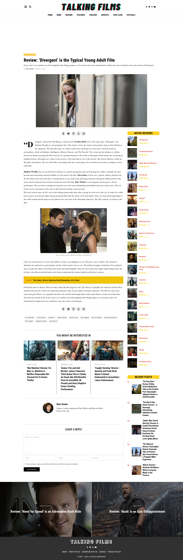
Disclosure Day (143, 210)
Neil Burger (85, 317)
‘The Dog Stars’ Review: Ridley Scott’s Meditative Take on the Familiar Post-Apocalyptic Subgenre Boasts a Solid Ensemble (151, 389)
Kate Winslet (41, 317)
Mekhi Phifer (62, 317)
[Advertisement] (91, 35)
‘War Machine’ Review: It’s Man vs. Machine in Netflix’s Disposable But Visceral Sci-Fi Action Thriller (39, 374)
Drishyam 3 (142, 257)
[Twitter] (149, 7)
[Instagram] (152, 7)
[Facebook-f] (146, 7)
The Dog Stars (143, 140)
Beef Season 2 (143, 338)
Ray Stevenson (97, 317)
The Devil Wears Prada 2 (146, 327)
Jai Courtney (29, 317)
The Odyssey (143, 175)
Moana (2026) (143, 186)
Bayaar (141, 292)
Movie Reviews (29, 54)
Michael (141, 350)
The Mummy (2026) (145, 362)
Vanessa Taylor (41, 321)
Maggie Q (52, 317)
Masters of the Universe (146, 233)
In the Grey (142, 280)
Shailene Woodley (111, 317)
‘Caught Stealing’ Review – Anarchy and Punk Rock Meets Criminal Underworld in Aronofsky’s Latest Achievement (107, 374)
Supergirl (142, 198)
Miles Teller (73, 317)
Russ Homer (30, 69)
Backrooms (142, 245)
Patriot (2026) (143, 315)
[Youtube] (155, 7)
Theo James (29, 321)
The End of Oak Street (146, 151)
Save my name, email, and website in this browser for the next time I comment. (52, 464)
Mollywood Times (144, 221)
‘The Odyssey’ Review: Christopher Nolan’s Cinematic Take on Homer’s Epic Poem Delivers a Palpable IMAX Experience (151, 452)
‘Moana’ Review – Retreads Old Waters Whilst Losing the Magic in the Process (151, 470)
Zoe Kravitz (53, 321)
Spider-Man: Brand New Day (147, 163)
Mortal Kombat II (144, 303)
